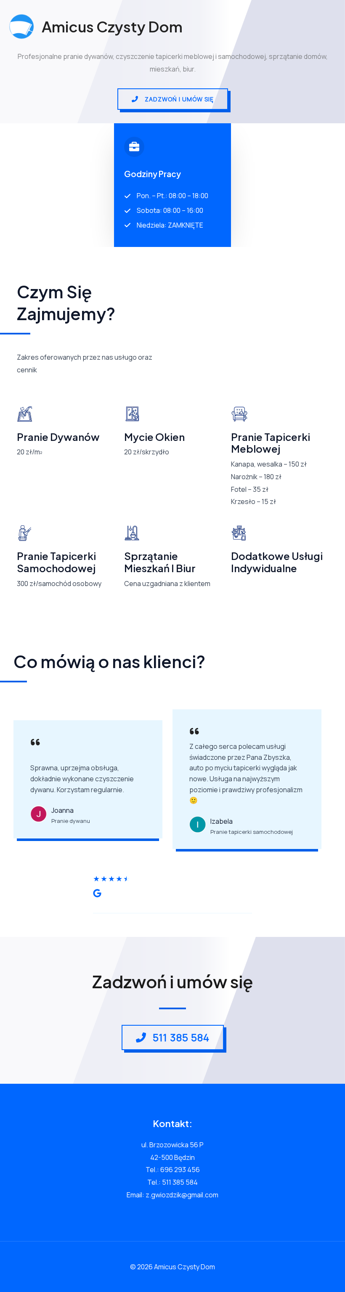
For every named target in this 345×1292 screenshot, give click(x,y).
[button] (172, 99)
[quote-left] (35, 744)
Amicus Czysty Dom (112, 26)
